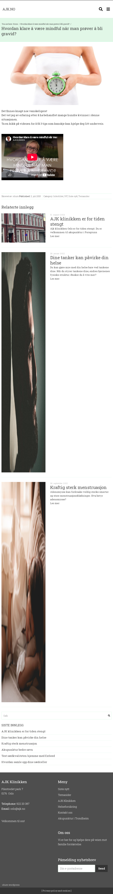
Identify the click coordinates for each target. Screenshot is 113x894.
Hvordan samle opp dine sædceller (24, 762)
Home (15, 24)
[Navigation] (108, 9)
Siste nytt (73, 196)
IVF (66, 196)
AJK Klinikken (67, 801)
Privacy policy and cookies (56, 890)
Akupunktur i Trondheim (73, 818)
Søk (109, 715)
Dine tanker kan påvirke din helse (23, 737)
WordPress (11, 884)
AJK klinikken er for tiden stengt (23, 731)
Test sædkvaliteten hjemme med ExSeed (28, 756)
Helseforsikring (67, 806)
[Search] (100, 9)
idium (16, 196)
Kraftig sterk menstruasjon (19, 743)
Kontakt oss (65, 812)
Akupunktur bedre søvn (17, 749)
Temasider (83, 196)
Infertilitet (58, 196)
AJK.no (9, 9)
